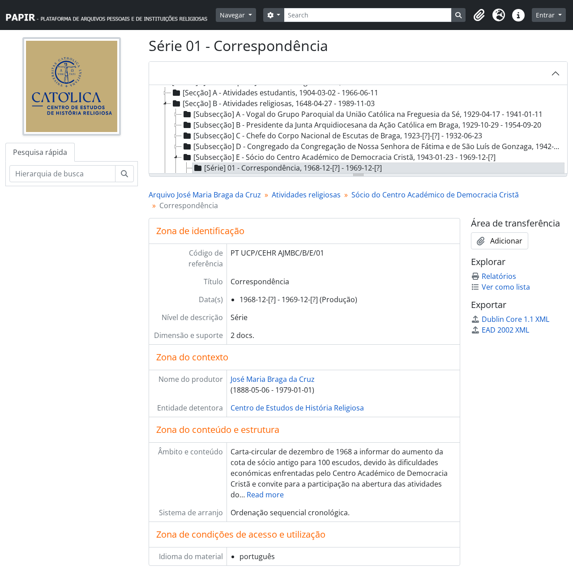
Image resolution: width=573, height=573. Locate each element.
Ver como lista (506, 287)
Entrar (546, 15)
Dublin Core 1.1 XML (515, 319)
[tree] (358, 130)
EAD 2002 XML (505, 330)
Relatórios (499, 276)
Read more (265, 495)
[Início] (110, 15)
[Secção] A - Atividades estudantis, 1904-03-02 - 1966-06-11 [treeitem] (280, 93)
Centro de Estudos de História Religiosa (297, 408)
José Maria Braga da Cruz (273, 379)
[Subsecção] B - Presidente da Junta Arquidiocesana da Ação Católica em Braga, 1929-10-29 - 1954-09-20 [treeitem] (367, 125)
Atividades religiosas (306, 195)
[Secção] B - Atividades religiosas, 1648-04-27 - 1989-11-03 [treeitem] (279, 103)
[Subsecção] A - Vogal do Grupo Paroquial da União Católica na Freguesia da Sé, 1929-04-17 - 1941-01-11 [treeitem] (368, 114)
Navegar (233, 15)
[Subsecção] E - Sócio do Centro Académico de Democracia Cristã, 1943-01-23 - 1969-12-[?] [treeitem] (344, 157)
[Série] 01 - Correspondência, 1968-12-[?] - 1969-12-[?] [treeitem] (293, 168)
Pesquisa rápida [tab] (40, 152)
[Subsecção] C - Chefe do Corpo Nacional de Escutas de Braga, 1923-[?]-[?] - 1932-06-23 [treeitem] (337, 136)
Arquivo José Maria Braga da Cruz (205, 195)
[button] (479, 15)
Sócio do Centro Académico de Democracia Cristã (435, 195)
